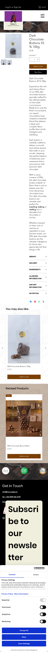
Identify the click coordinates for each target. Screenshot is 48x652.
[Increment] (37, 59)
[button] (43, 7)
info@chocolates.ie (9, 492)
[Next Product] (45, 347)
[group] (24, 348)
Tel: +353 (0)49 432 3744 (11, 497)
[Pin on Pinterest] (35, 301)
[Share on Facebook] (30, 301)
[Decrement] (31, 59)
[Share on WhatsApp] (39, 301)
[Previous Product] (2, 347)
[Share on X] (43, 301)
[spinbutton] (34, 59)
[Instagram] (3, 518)
